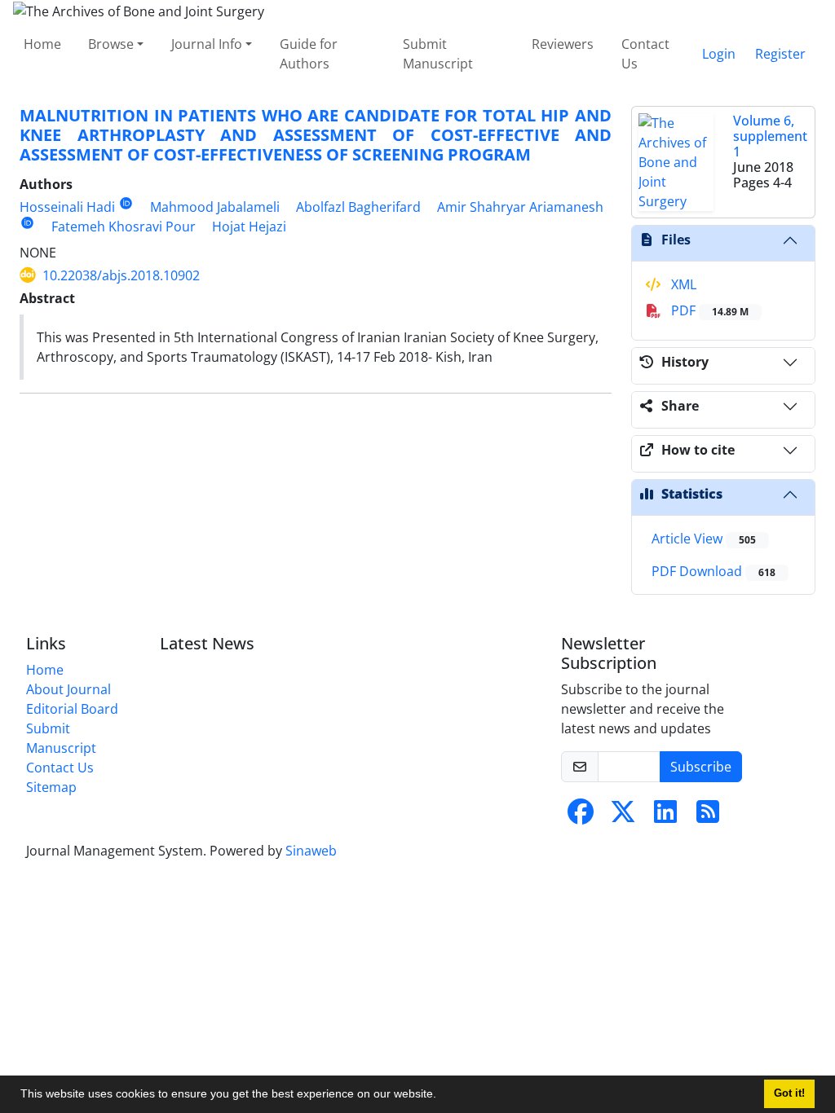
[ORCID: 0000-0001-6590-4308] (126, 203)
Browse (111, 44)
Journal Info (206, 44)
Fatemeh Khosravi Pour (123, 226)
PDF (708, 310)
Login (719, 54)
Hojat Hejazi (249, 226)
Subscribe (700, 767)
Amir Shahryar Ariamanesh (520, 207)
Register (780, 54)
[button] (442, 1095)
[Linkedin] (665, 816)
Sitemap (51, 787)
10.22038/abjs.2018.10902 (121, 275)
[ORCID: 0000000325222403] (27, 223)
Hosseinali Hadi (67, 207)
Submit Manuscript (438, 54)
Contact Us (645, 54)
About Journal (68, 689)
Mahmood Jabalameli (215, 207)
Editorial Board (72, 709)
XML (682, 284)
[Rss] (707, 816)
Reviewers (563, 44)
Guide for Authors (309, 54)
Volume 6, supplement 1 (770, 136)
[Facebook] (580, 816)
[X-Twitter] (623, 816)
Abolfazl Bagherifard (358, 207)
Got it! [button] (789, 1093)
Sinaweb (311, 851)
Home (42, 44)
